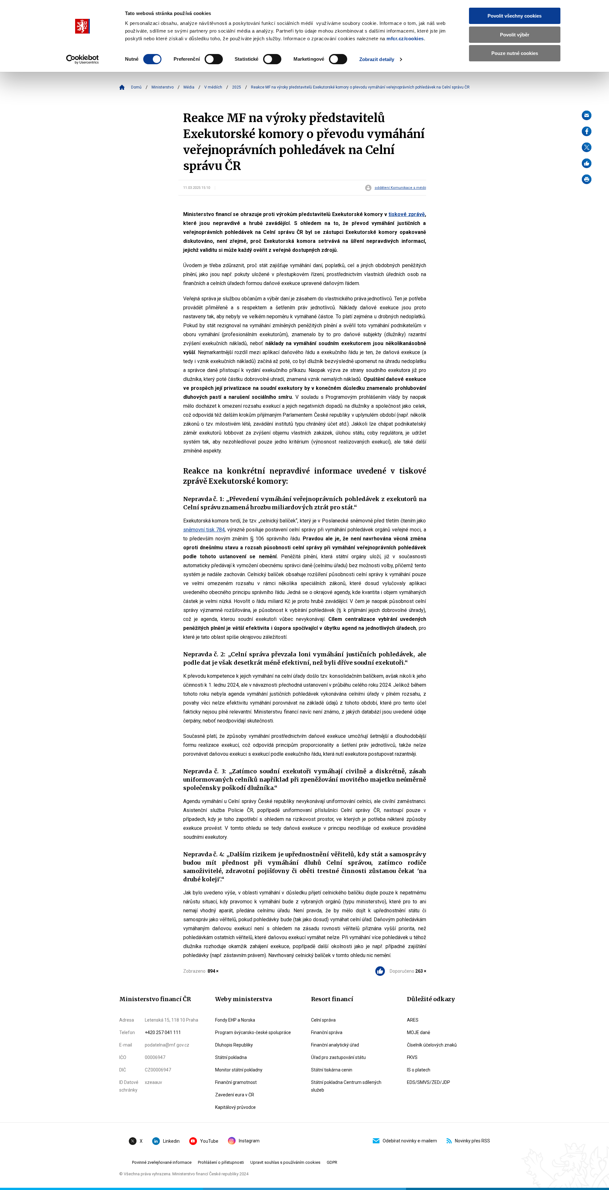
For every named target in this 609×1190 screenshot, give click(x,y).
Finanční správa (326, 1032)
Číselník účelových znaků (432, 1044)
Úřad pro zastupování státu (338, 1057)
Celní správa (323, 1020)
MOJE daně (418, 1032)
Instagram (249, 1140)
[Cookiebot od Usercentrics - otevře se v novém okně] (82, 59)
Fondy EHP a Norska (235, 1020)
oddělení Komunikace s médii (400, 188)
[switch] (214, 59)
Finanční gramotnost (236, 1082)
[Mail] (586, 115)
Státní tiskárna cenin (331, 1069)
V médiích (213, 87)
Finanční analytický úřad (335, 1044)
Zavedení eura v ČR (234, 1094)
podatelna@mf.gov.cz (167, 1044)
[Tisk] (586, 179)
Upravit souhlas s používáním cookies (285, 1162)
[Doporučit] (586, 163)
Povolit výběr (514, 34)
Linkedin (171, 1141)
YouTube (209, 1141)
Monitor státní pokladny (238, 1069)
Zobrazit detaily (376, 59)
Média (188, 87)
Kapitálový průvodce (235, 1107)
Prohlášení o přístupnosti (221, 1162)
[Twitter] (586, 147)
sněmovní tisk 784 (204, 530)
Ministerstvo (163, 87)
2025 (236, 87)
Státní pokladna (231, 1057)
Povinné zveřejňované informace (161, 1162)
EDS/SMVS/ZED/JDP (428, 1082)
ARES (412, 1020)
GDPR (332, 1162)
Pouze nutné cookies (514, 53)
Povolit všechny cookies (515, 16)
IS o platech (418, 1069)
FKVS (412, 1057)
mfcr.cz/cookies (405, 38)
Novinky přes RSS (472, 1140)
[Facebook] (586, 131)
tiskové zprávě (406, 214)
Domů (136, 87)
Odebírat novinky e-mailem (410, 1140)
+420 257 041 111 (163, 1032)
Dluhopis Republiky (234, 1044)
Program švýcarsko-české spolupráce (253, 1032)
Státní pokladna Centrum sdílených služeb (346, 1086)
